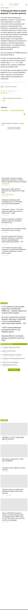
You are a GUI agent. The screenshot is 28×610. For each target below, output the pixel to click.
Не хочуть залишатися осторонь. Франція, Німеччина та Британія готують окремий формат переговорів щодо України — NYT (12, 239)
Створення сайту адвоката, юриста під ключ (13, 469)
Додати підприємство (14, 369)
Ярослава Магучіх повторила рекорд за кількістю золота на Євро (14, 229)
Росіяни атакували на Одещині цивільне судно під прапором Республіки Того (12, 220)
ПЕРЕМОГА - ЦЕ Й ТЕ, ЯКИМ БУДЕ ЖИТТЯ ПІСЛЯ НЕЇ (13, 438)
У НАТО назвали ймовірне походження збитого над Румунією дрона (11, 329)
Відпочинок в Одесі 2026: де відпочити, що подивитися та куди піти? (13, 190)
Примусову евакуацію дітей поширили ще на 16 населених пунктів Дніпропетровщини (12, 201)
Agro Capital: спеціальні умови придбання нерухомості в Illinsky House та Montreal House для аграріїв (14, 180)
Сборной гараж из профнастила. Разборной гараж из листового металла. (13, 491)
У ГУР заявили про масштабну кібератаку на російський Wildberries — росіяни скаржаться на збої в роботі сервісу (14, 250)
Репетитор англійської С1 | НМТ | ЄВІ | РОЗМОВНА (13, 460)
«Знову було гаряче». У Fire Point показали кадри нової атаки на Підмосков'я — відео (12, 211)
